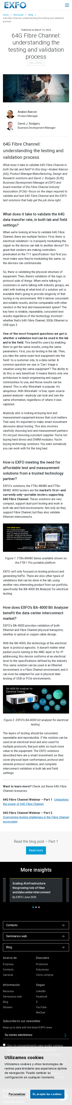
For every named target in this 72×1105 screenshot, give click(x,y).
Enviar (65, 1035)
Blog (30, 15)
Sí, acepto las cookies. (47, 1094)
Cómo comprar (45, 974)
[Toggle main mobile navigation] (67, 5)
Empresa (8, 964)
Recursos (18, 15)
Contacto (8, 969)
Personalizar (17, 1094)
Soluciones (42, 969)
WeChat (40, 1012)
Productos (42, 964)
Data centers (36, 63)
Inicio (5, 15)
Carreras (8, 974)
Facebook (41, 996)
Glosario (7, 1007)
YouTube (41, 1007)
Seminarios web (12, 996)
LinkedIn (41, 991)
